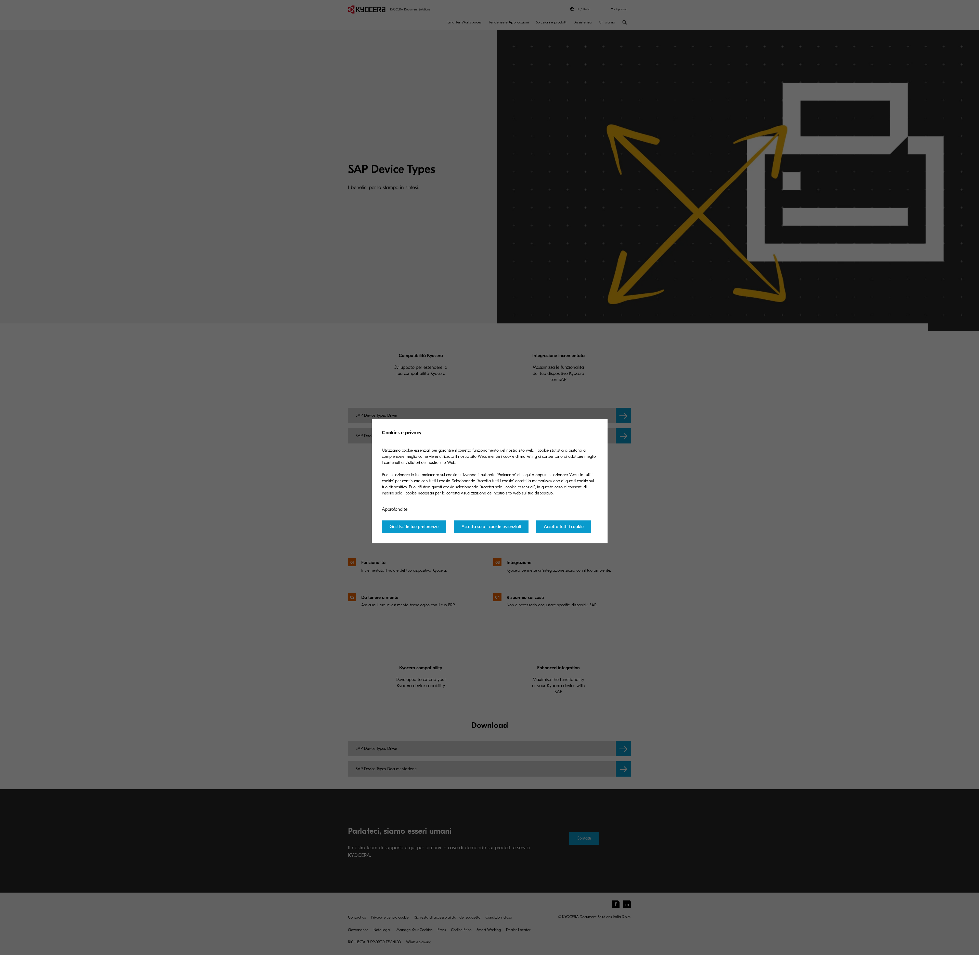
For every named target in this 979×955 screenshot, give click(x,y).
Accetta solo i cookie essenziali (491, 526)
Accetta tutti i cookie (564, 526)
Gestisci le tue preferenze (414, 526)
